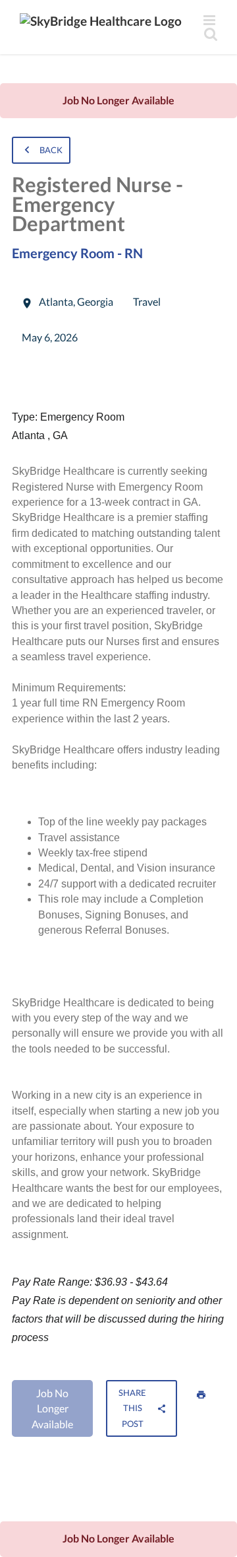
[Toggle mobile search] (210, 34)
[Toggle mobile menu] (210, 20)
